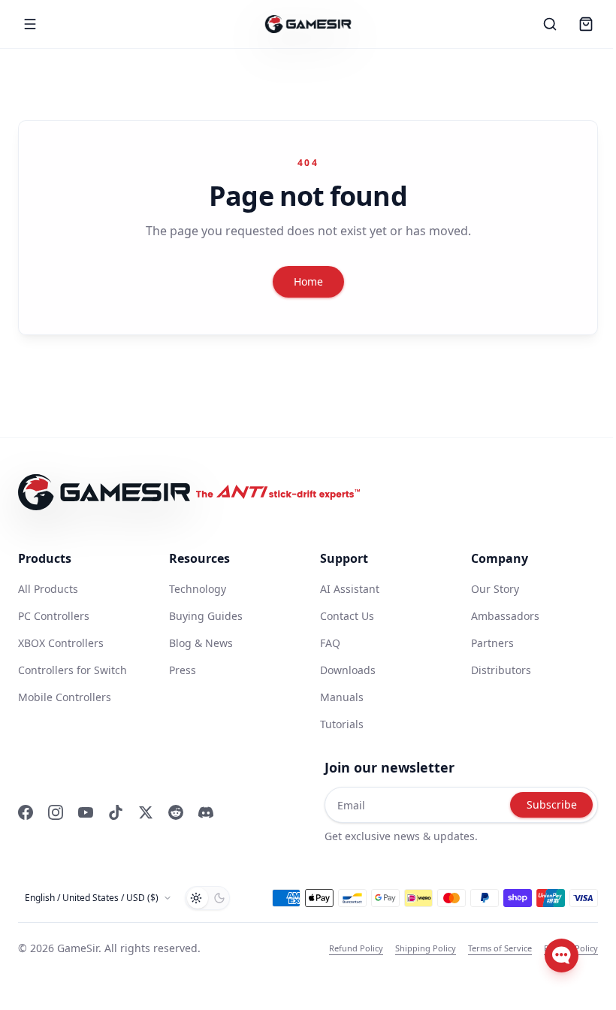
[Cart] (586, 24)
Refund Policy (356, 948)
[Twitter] (145, 812)
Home (308, 281)
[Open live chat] (561, 955)
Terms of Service (500, 948)
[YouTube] (85, 812)
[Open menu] (30, 24)
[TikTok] (115, 812)
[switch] (207, 898)
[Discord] (205, 812)
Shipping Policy (425, 948)
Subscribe (552, 804)
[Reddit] (175, 812)
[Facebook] (25, 812)
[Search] (550, 24)
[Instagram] (55, 812)
